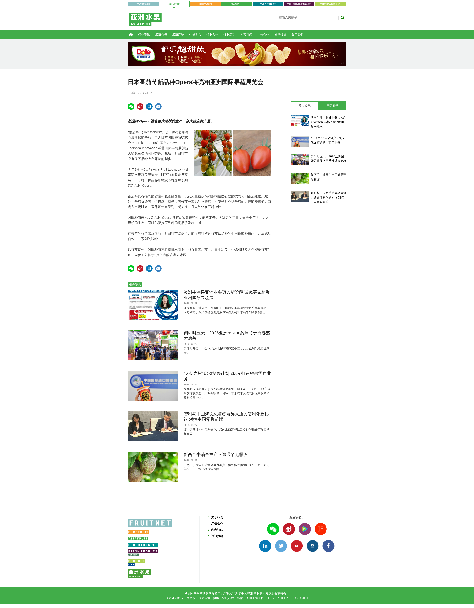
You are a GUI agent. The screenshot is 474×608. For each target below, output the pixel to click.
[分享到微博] (140, 106)
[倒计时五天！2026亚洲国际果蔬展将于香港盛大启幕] (300, 159)
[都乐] (237, 54)
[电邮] (158, 106)
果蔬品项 (161, 34)
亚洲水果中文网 (174, 4)
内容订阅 (246, 34)
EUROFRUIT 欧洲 (205, 4)
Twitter (281, 546)
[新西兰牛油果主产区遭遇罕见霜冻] (300, 178)
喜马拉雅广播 (321, 529)
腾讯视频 (305, 529)
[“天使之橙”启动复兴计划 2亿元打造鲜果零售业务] (300, 141)
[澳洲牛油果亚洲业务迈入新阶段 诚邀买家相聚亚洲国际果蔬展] (300, 120)
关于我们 (297, 34)
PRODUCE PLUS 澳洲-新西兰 (330, 4)
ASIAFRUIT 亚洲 (236, 4)
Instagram (313, 546)
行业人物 (212, 34)
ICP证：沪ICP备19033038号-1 (287, 598)
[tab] (304, 106)
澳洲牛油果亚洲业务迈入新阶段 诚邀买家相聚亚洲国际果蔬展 (328, 122)
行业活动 (229, 34)
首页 (129, 32)
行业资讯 (144, 34)
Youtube (297, 546)
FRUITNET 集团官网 (144, 4)
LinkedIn (265, 546)
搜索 (343, 18)
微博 (289, 529)
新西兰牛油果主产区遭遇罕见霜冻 (216, 454)
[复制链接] (149, 106)
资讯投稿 (280, 34)
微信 (273, 529)
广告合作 (263, 34)
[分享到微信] (131, 106)
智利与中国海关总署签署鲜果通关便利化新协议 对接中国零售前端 (328, 197)
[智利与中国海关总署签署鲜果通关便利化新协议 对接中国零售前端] (300, 196)
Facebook (328, 546)
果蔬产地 (178, 34)
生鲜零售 (195, 34)
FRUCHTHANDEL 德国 (268, 4)
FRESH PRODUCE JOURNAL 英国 (299, 4)
